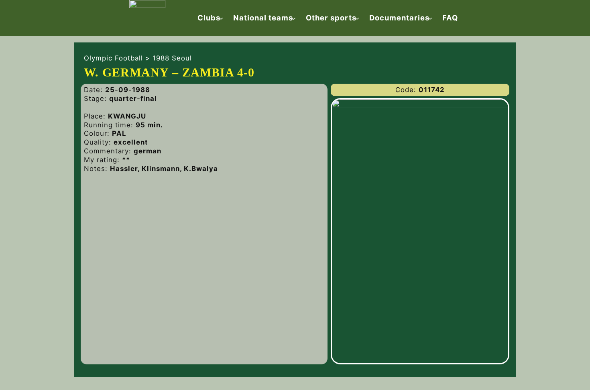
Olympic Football (113, 58)
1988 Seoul (172, 58)
